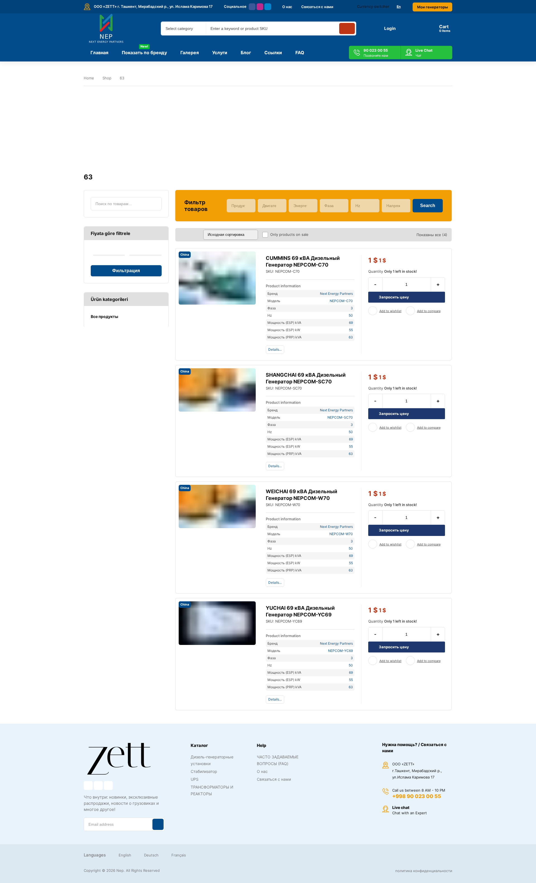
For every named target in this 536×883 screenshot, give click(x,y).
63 (351, 337)
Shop (106, 78)
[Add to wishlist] (372, 310)
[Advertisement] (268, 130)
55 (351, 330)
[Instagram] (260, 6)
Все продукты (104, 316)
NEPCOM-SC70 (340, 417)
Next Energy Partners (336, 293)
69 (351, 323)
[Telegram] (267, 6)
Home (89, 78)
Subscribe (158, 824)
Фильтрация (126, 270)
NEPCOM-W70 (341, 534)
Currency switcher (373, 6)
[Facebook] (252, 6)
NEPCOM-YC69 (340, 651)
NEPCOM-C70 (341, 301)
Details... (275, 349)
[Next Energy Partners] (107, 28)
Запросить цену (394, 297)
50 (351, 315)
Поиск (155, 203)
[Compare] (410, 310)
